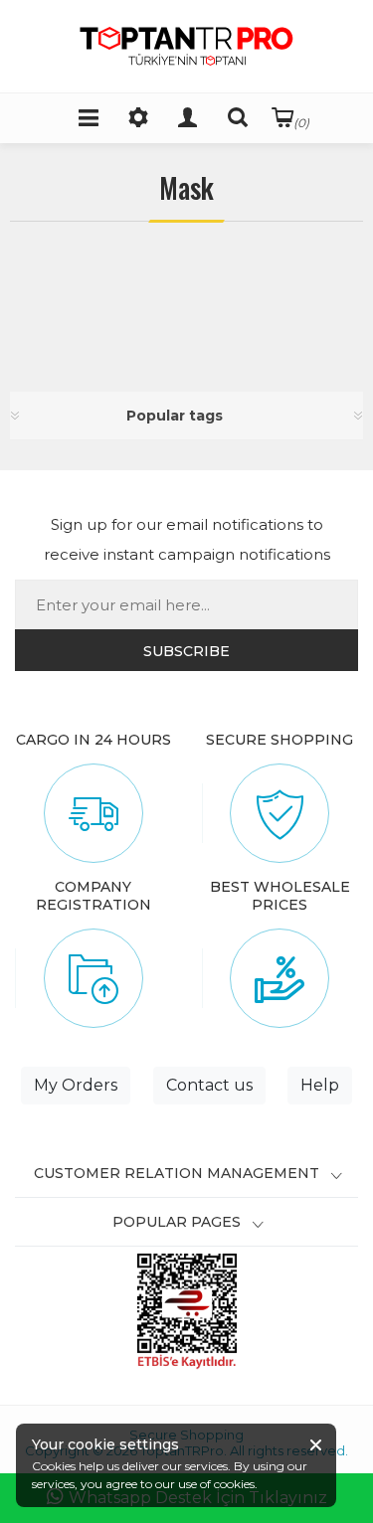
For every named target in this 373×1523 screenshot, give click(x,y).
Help (319, 1085)
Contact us (209, 1085)
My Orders (75, 1085)
